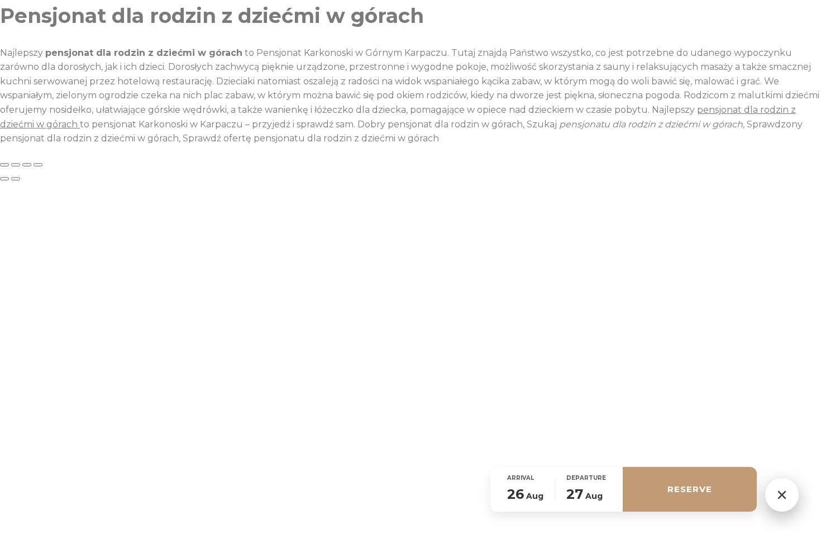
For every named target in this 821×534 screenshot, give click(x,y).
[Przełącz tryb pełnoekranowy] (15, 164)
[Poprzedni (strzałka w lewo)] (4, 178)
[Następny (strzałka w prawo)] (15, 178)
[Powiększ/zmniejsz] (4, 164)
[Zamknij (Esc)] (38, 164)
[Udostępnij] (26, 164)
